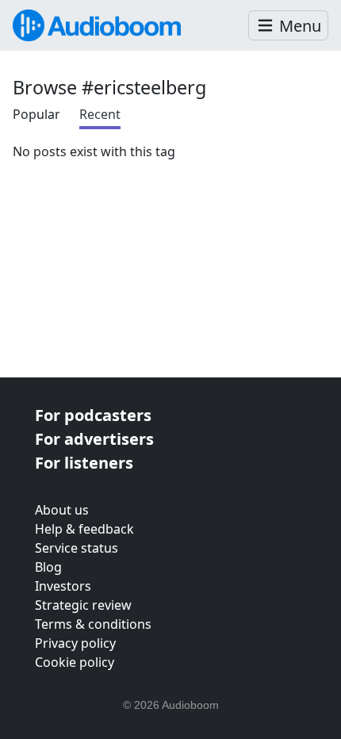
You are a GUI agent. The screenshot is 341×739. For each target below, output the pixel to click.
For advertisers (94, 439)
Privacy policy (75, 643)
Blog (48, 567)
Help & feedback (84, 529)
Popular (36, 114)
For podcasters (93, 415)
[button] (288, 25)
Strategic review (83, 605)
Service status (76, 548)
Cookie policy (74, 662)
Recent (100, 114)
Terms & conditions (93, 624)
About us (62, 510)
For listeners (84, 462)
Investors (63, 586)
